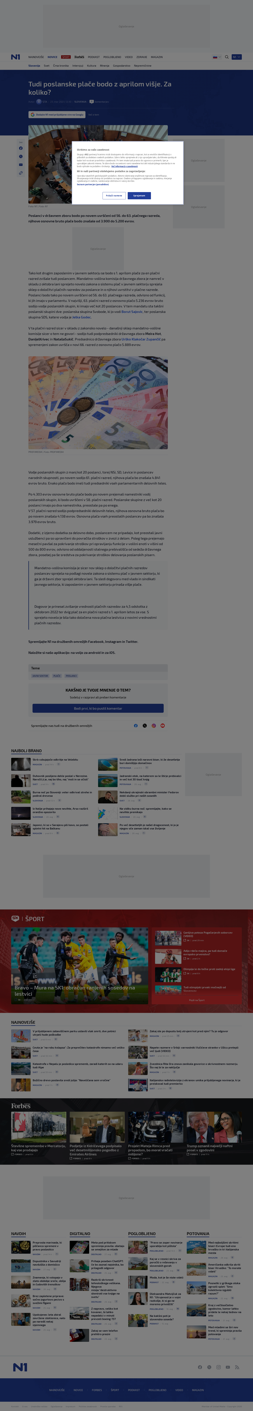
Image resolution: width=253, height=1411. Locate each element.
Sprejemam (139, 195)
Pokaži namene (114, 195)
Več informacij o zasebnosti (124, 166)
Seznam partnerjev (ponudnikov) (93, 184)
